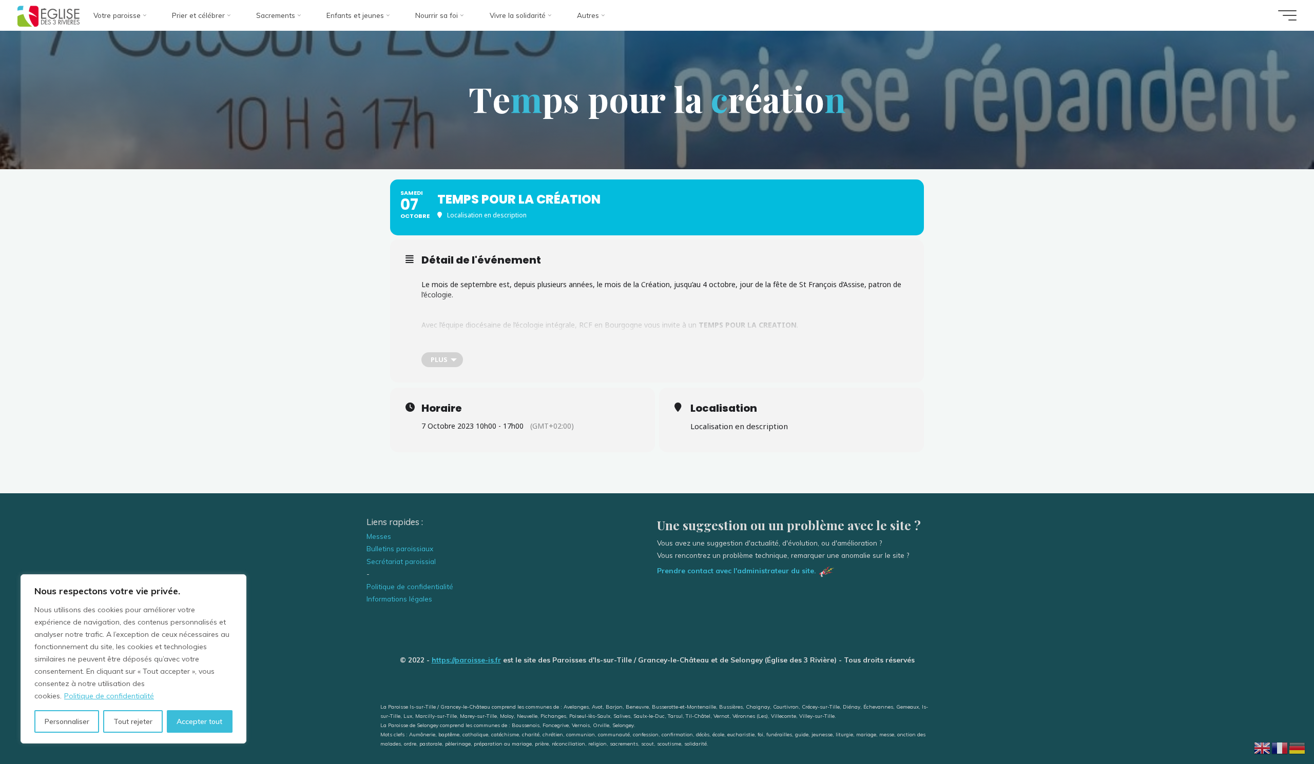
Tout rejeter (132, 721)
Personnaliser (67, 721)
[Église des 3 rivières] (48, 15)
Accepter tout (199, 721)
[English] (1262, 746)
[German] (1297, 746)
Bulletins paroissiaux (399, 548)
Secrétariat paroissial (401, 561)
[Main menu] (1287, 15)
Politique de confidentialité (109, 695)
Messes (378, 536)
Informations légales (399, 598)
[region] (133, 658)
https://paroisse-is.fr (466, 659)
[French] (1280, 746)
